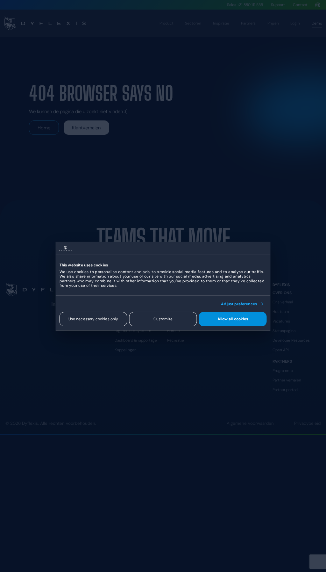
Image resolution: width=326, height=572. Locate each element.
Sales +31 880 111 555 (245, 5)
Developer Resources (291, 340)
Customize (163, 319)
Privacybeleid (307, 423)
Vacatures (281, 321)
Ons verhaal (283, 302)
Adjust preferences (239, 303)
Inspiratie (221, 23)
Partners (248, 23)
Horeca (173, 330)
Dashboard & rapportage (136, 340)
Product (166, 23)
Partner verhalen (287, 380)
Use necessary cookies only (93, 319)
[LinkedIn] (53, 304)
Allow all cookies (232, 319)
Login (295, 23)
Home (44, 128)
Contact (300, 5)
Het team (281, 311)
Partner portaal (285, 389)
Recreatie (175, 340)
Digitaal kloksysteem (133, 330)
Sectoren (193, 23)
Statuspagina (284, 330)
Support (278, 5)
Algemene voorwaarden (250, 423)
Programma (283, 370)
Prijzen (273, 23)
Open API (281, 349)
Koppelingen (126, 349)
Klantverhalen (86, 128)
